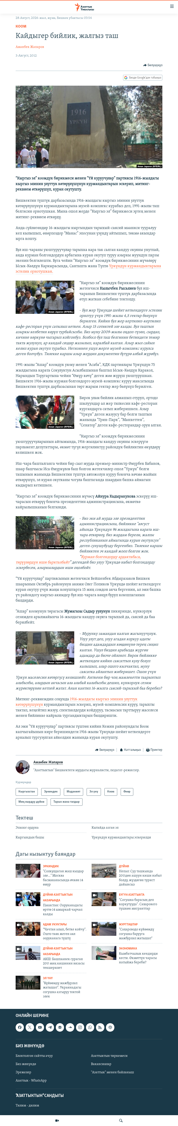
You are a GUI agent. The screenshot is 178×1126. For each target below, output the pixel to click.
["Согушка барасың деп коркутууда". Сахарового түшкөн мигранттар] (104, 899)
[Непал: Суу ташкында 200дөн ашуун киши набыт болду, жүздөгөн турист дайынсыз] (104, 871)
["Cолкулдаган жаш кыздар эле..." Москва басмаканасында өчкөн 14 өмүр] (28, 871)
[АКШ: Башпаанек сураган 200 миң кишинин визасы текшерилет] (28, 953)
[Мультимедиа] (57, 1120)
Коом (21, 27)
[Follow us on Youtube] (40, 1027)
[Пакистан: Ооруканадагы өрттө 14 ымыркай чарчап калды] (28, 899)
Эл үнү (48, 978)
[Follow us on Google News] (60, 1027)
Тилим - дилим (27, 1105)
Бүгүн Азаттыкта (131, 895)
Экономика (128, 948)
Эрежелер (23, 1072)
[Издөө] (120, 1120)
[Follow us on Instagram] (80, 1027)
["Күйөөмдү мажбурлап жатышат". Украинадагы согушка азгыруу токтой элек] (28, 983)
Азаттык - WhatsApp (31, 1080)
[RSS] (100, 1027)
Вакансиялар (101, 1064)
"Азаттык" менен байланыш (112, 1072)
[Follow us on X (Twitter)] (30, 1027)
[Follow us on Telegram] (50, 1027)
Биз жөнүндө (26, 1064)
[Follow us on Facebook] (20, 1027)
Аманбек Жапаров (30, 47)
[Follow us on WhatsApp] (90, 1027)
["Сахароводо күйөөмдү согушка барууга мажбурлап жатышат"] (104, 929)
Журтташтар (128, 924)
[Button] (153, 65)
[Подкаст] (110, 1027)
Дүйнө (124, 866)
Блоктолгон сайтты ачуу (34, 1056)
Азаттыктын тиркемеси (109, 1056)
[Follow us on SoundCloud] (70, 1027)
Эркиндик (51, 866)
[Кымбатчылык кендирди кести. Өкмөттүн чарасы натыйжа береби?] (104, 953)
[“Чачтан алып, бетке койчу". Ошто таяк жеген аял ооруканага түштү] (28, 929)
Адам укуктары (55, 924)
